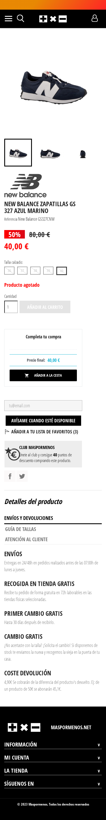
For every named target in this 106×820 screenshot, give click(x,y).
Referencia (10, 219)
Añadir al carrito (45, 307)
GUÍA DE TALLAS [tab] (20, 529)
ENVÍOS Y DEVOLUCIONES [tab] (28, 518)
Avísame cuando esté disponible (43, 421)
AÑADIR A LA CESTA (43, 375)
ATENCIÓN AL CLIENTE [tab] (26, 539)
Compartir (10, 476)
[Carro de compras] (84, 18)
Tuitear (22, 476)
